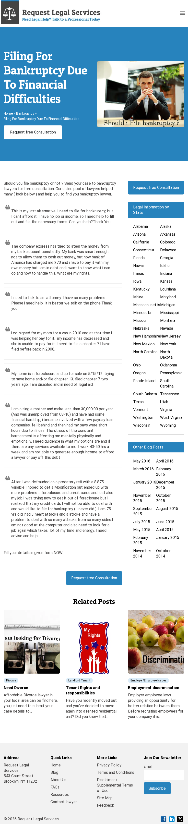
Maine (138, 297)
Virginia (166, 409)
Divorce (11, 680)
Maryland (168, 297)
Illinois (138, 273)
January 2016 (144, 482)
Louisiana (168, 289)
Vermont (140, 409)
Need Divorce (16, 687)
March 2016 (143, 469)
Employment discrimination (153, 687)
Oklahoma (168, 365)
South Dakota (145, 394)
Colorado (168, 242)
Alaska (165, 226)
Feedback (105, 805)
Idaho (165, 265)
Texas (138, 402)
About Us (58, 779)
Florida (139, 257)
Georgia (166, 257)
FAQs (54, 787)
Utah (164, 402)
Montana (167, 320)
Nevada (166, 328)
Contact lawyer (63, 802)
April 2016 (165, 461)
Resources (59, 794)
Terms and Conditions (115, 772)
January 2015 (167, 537)
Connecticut (143, 250)
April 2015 (165, 529)
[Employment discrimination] (156, 641)
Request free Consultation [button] (33, 132)
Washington (143, 417)
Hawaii (138, 265)
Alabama (140, 226)
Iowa (137, 281)
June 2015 (165, 522)
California (141, 242)
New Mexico (144, 344)
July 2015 (141, 522)
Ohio (137, 365)
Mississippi (169, 312)
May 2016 (141, 461)
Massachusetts (146, 305)
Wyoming (168, 425)
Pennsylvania (171, 373)
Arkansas (168, 234)
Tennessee (169, 394)
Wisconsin (141, 425)
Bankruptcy (25, 113)
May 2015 (141, 529)
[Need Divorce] (32, 641)
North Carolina (145, 352)
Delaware (168, 250)
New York (168, 344)
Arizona (139, 234)
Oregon (139, 373)
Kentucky (141, 289)
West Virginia (171, 417)
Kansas (166, 281)
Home (8, 113)
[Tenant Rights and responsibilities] (94, 641)
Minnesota (142, 312)
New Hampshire (146, 336)
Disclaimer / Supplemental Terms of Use (115, 785)
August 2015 (167, 508)
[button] (182, 12)
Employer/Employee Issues (148, 680)
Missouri (140, 320)
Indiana (166, 273)
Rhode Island (144, 380)
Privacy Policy (109, 765)
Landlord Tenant (79, 680)
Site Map (105, 798)
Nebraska (141, 328)
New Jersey (170, 336)
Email (148, 766)
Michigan (167, 305)
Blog (54, 772)
